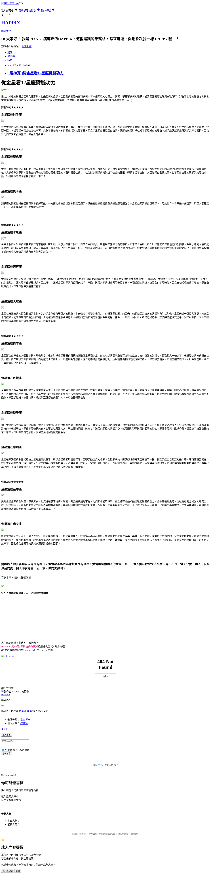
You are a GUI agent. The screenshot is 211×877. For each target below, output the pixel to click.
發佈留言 (6, 753)
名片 (9, 60)
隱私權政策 (123, 834)
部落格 (11, 56)
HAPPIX (10, 22)
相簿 (9, 52)
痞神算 (24, 723)
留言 (29, 711)
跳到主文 (6, 31)
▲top (4, 728)
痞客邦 (22, 711)
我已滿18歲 (7, 871)
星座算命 (25, 719)
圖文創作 (27, 46)
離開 (18, 871)
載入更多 (6, 735)
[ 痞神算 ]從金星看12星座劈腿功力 (35, 73)
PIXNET (82, 834)
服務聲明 (135, 834)
